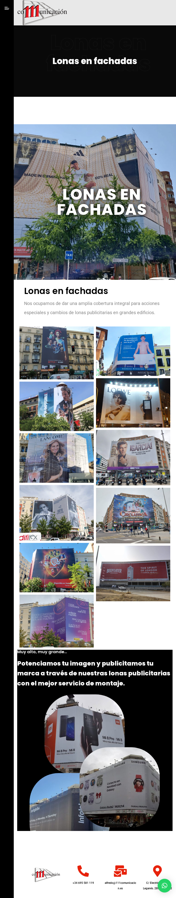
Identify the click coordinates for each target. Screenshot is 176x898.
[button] (164, 886)
